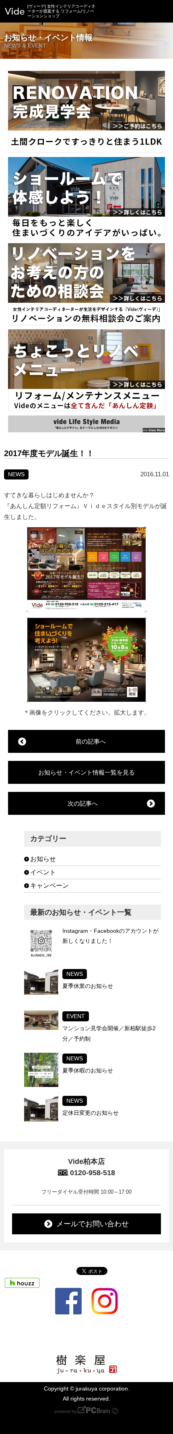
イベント (43, 872)
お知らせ (43, 858)
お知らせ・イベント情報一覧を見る (86, 772)
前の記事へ (91, 741)
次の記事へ (83, 803)
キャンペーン (49, 885)
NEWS (16, 474)
